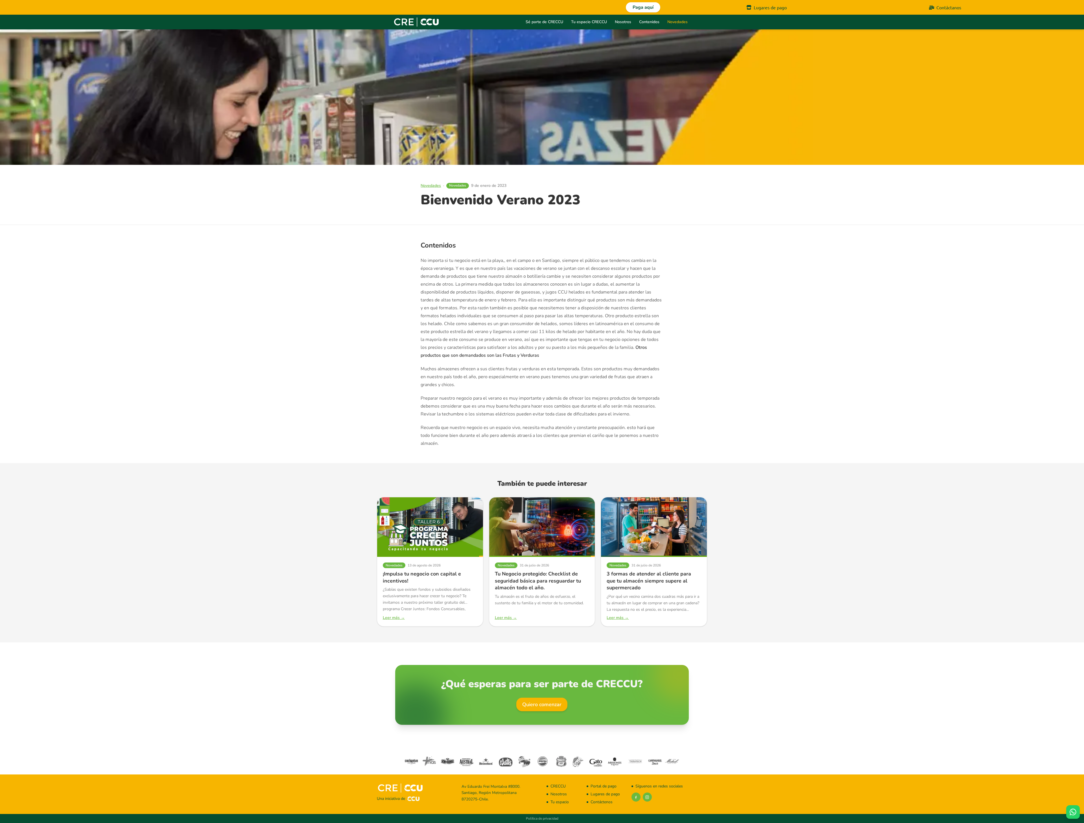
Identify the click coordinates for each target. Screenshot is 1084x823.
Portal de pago (604, 786)
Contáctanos (948, 7)
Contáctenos (602, 802)
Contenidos (649, 22)
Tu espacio (559, 802)
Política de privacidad (542, 818)
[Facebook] (636, 797)
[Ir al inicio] (416, 22)
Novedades (677, 22)
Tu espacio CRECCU (589, 22)
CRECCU (558, 786)
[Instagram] (647, 797)
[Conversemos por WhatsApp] (1073, 812)
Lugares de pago (770, 7)
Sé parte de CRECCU (544, 22)
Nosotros (623, 22)
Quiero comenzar (541, 704)
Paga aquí (643, 7)
